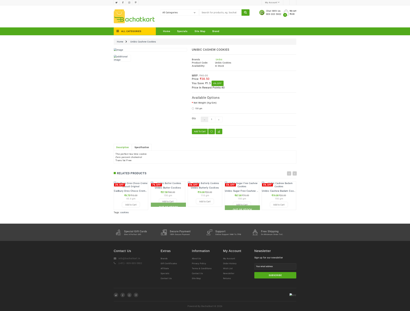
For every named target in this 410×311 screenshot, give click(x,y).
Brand (215, 31)
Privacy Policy (199, 263)
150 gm (199, 108)
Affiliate (165, 268)
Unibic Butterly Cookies (205, 187)
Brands (164, 258)
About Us (196, 258)
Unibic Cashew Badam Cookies (280, 190)
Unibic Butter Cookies (168, 187)
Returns (227, 278)
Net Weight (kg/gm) (205, 102)
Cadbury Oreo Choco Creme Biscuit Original (140, 190)
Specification (142, 147)
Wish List (228, 268)
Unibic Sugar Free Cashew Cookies (245, 190)
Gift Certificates (169, 263)
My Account (229, 258)
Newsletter (228, 273)
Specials (182, 31)
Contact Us (166, 278)
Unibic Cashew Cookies (143, 41)
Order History (230, 263)
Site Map (200, 31)
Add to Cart (200, 131)
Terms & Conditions (202, 268)
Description (122, 147)
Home (166, 31)
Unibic (219, 59)
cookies (124, 212)
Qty (194, 118)
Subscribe (275, 275)
